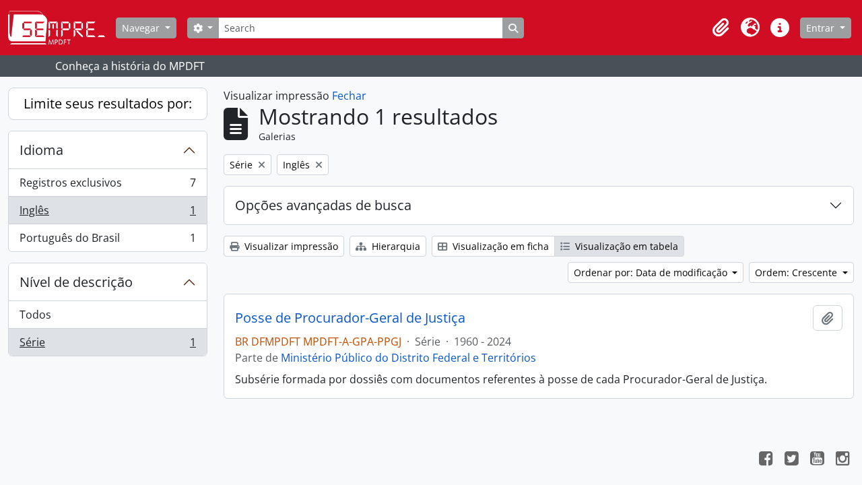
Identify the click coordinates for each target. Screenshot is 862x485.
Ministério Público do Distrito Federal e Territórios (408, 357)
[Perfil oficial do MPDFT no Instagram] (842, 460)
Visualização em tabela (625, 246)
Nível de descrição (76, 282)
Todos (35, 314)
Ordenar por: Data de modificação (652, 272)
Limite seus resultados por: (108, 103)
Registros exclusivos (107, 186)
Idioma (41, 150)
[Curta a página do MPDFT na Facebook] (765, 460)
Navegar (142, 28)
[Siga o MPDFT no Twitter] (791, 460)
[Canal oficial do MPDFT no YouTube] (816, 460)
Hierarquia (394, 246)
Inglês (107, 213)
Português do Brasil (107, 240)
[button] (720, 27)
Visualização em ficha (499, 246)
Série (107, 345)
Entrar (821, 28)
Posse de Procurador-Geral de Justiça (350, 318)
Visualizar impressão (290, 246)
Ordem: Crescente (797, 272)
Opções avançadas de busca (323, 205)
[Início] (62, 27)
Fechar (349, 95)
